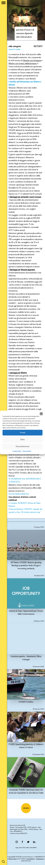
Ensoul (28, 861)
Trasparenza (40, 859)
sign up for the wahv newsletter (26, 847)
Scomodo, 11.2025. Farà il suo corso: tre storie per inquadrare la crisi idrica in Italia (26, 774)
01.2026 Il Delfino (31, 684)
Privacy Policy (27, 451)
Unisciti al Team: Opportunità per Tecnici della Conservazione (26, 595)
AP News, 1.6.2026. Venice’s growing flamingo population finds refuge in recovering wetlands (27, 548)
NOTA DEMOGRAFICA (18, 494)
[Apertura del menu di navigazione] (4, 3)
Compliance (31, 859)
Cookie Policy (17, 451)
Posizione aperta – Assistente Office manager (27, 640)
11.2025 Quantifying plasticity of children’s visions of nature (26, 728)
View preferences (22, 446)
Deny (22, 439)
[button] (41, 414)
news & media (14, 50)
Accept (22, 433)
